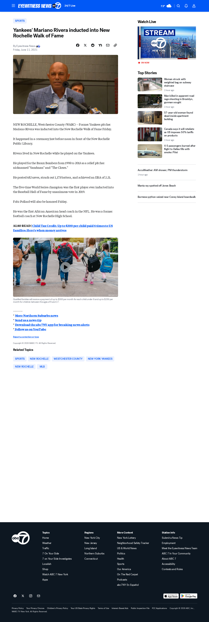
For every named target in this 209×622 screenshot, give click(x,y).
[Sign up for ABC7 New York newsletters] (38, 596)
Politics (121, 553)
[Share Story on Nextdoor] (100, 45)
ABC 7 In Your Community (176, 553)
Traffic (45, 548)
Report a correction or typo (26, 336)
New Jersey (90, 543)
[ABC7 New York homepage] (39, 5)
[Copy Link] (115, 45)
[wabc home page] (21, 537)
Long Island (90, 548)
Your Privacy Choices (35, 608)
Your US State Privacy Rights (83, 608)
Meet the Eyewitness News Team (179, 548)
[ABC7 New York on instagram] (30, 596)
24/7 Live (69, 5)
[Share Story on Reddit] (93, 45)
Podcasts (122, 579)
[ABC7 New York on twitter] (23, 596)
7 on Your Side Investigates (57, 558)
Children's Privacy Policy (57, 608)
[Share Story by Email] (108, 45)
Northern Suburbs (94, 553)
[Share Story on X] (85, 45)
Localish (46, 564)
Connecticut (91, 558)
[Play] (167, 42)
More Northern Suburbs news (36, 315)
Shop (45, 569)
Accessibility (168, 564)
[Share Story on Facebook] (77, 45)
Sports (120, 564)
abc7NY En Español (128, 585)
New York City (92, 538)
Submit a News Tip (172, 538)
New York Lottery (126, 538)
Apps (45, 579)
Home (45, 538)
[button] (13, 5)
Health (120, 558)
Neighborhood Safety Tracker (133, 543)
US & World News (127, 548)
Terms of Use (103, 608)
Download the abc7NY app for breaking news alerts (52, 324)
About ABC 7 (169, 558)
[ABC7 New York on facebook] (15, 596)
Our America (124, 569)
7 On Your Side (50, 553)
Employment (169, 543)
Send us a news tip (28, 320)
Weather (46, 543)
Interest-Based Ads (120, 608)
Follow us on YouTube (30, 329)
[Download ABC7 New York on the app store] (171, 596)
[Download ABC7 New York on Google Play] (188, 596)
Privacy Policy (18, 608)
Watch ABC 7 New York (55, 574)
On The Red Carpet (127, 574)
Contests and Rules (172, 569)
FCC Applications (159, 608)
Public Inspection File (140, 608)
